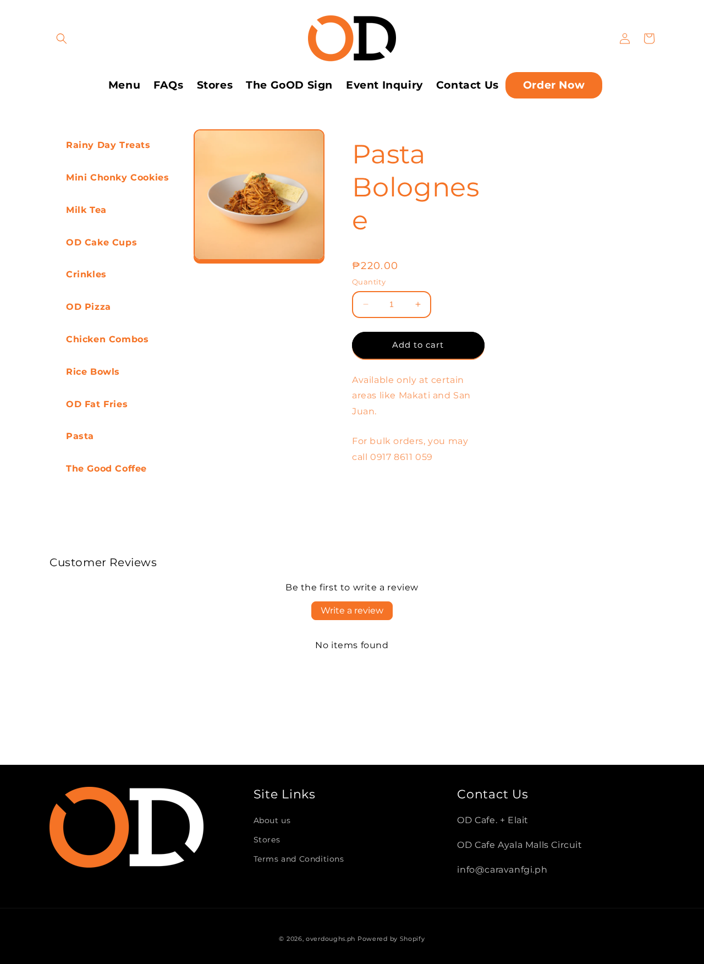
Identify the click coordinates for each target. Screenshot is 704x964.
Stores (267, 840)
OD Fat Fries (97, 404)
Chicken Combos (107, 339)
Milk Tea (86, 210)
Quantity (369, 281)
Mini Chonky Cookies (117, 177)
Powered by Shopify (391, 939)
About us (272, 820)
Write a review (352, 610)
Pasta (80, 436)
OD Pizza (88, 307)
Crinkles (86, 274)
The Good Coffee (106, 468)
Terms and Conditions (299, 859)
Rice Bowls (93, 371)
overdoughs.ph (330, 939)
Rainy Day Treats (108, 145)
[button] (62, 38)
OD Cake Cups (101, 242)
